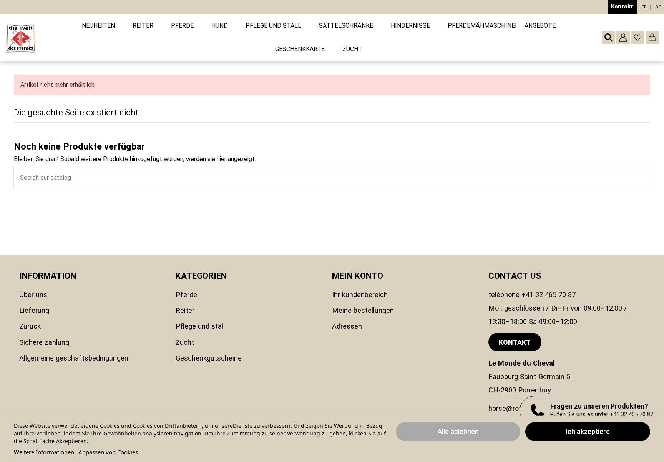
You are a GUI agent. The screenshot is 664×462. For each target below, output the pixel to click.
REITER (185, 310)
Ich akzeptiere (588, 431)
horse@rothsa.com (518, 408)
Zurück (30, 326)
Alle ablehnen (458, 431)
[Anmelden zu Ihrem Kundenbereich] (623, 37)
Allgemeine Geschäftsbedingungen (73, 358)
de (658, 7)
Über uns (33, 295)
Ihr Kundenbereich (360, 295)
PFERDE (186, 295)
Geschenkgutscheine (209, 358)
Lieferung (34, 310)
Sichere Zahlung (44, 342)
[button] (143, 26)
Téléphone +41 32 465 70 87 (532, 295)
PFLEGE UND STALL (200, 326)
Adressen (347, 326)
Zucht (185, 342)
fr (644, 7)
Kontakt (622, 6)
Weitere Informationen (44, 452)
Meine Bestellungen (363, 310)
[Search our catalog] (644, 178)
